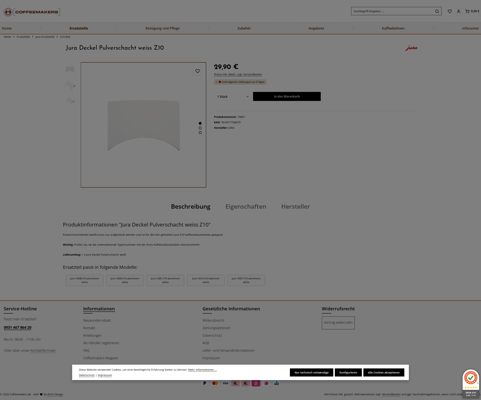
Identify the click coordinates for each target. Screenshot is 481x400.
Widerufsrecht (213, 320)
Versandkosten (391, 394)
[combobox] (392, 11)
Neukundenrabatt (97, 320)
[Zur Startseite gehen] (28, 11)
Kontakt (89, 328)
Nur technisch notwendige (312, 372)
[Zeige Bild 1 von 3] (200, 123)
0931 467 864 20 (17, 327)
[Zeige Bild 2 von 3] (200, 128)
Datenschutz (212, 335)
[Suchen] (437, 11)
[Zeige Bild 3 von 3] (200, 132)
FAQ (86, 350)
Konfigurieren (348, 372)
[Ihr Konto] (459, 11)
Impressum (211, 358)
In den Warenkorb (287, 96)
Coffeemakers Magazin (100, 358)
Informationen (99, 308)
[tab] (190, 206)
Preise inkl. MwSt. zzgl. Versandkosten (238, 74)
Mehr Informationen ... (202, 369)
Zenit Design (55, 394)
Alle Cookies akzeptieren (384, 372)
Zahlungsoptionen (217, 328)
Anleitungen (92, 335)
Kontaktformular (43, 350)
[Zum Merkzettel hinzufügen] (197, 71)
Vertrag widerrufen (338, 322)
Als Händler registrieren (101, 343)
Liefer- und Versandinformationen (229, 350)
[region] (134, 125)
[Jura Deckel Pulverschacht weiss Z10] (143, 125)
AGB (206, 343)
